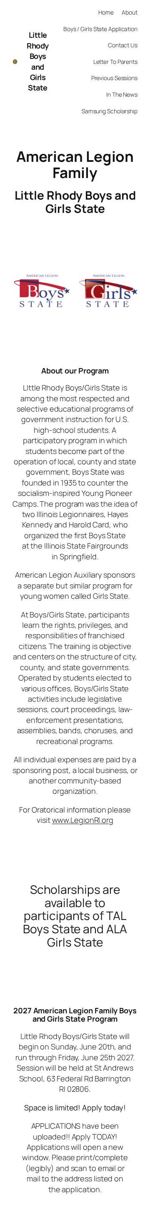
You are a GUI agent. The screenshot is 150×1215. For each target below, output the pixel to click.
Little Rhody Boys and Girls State (38, 61)
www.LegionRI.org (82, 820)
